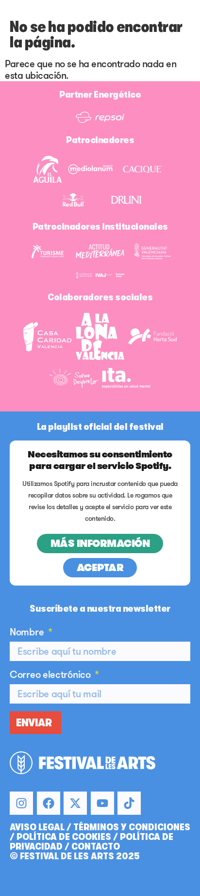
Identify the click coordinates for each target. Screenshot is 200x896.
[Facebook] (48, 803)
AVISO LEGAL (37, 827)
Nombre (28, 632)
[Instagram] (21, 803)
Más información (100, 543)
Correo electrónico (51, 674)
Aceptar (100, 567)
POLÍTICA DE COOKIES (64, 836)
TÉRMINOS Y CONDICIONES (131, 827)
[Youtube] (102, 803)
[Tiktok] (129, 803)
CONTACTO (95, 846)
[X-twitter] (75, 803)
